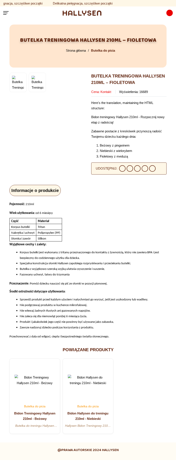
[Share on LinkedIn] (152, 168)
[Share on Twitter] (130, 168)
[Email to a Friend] (137, 168)
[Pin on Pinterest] (145, 168)
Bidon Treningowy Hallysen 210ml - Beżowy (34, 415)
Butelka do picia (103, 50)
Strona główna (76, 50)
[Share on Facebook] (122, 168)
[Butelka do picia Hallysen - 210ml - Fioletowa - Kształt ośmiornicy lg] (87, 12)
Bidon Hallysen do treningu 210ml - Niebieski (87, 415)
